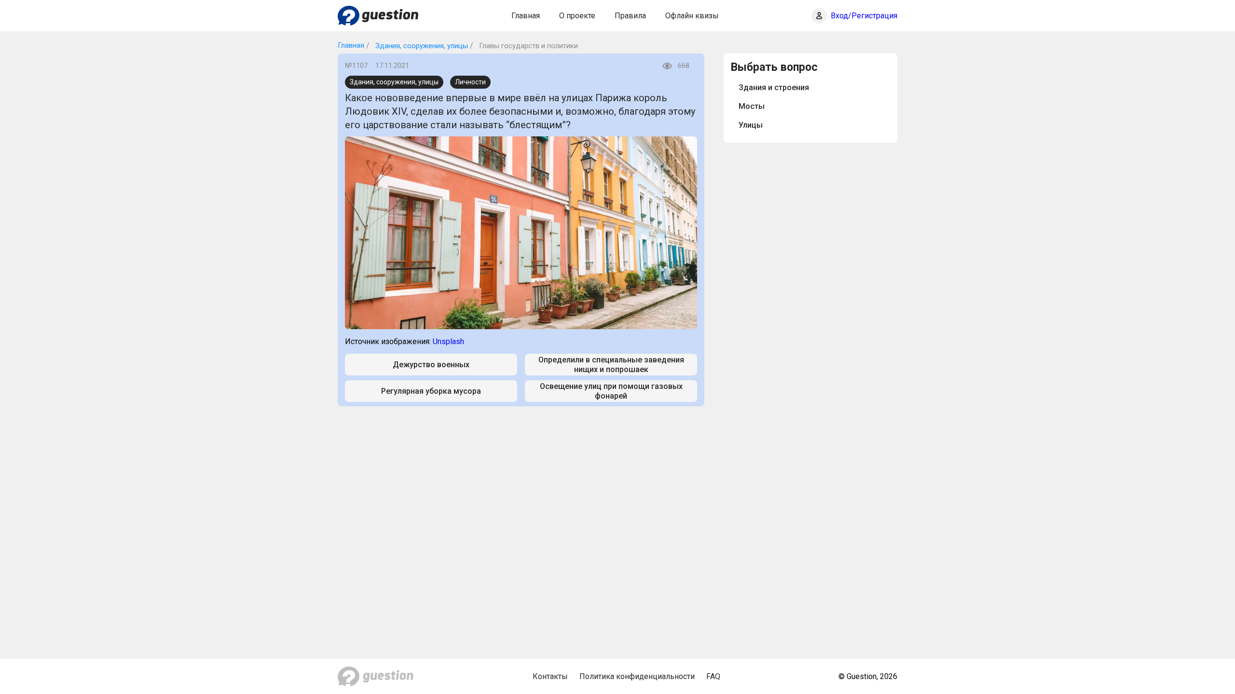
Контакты (550, 676)
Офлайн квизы (692, 15)
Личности (470, 82)
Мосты (752, 106)
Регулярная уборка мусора (431, 391)
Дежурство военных (431, 364)
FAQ (713, 676)
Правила (630, 15)
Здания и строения (774, 87)
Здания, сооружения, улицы (420, 45)
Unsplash (448, 341)
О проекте (577, 15)
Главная (525, 15)
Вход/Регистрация (864, 15)
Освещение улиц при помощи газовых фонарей (611, 391)
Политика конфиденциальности (637, 676)
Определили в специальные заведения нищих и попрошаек (611, 364)
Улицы (751, 125)
